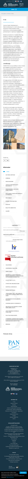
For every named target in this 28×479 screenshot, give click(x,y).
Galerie (7, 211)
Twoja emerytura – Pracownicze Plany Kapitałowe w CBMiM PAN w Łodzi (14, 294)
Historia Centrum (10, 175)
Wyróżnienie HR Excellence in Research (13, 299)
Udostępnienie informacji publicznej (12, 311)
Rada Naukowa (9, 181)
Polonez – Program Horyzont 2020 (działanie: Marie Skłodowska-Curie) (14, 437)
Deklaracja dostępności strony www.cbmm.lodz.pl (14, 307)
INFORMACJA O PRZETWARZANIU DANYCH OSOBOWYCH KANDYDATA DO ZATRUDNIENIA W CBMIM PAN (14, 276)
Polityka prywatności (11, 315)
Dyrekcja (8, 178)
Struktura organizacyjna (12, 283)
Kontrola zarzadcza (11, 287)
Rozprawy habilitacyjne (14, 445)
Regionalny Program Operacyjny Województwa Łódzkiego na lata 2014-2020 (14, 434)
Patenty (14, 442)
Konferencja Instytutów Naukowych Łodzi (14, 446)
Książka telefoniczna (11, 201)
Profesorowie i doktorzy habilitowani (12, 189)
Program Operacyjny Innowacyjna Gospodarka (14, 429)
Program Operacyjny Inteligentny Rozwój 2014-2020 (14, 431)
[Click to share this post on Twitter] (8, 160)
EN (13, 1)
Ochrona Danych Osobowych (13, 303)
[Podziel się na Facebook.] (4, 160)
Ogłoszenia (9, 265)
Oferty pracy (9, 271)
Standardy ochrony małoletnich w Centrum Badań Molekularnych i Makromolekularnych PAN (15, 320)
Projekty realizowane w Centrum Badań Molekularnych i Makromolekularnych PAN (14, 427)
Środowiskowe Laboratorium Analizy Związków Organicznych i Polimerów (14, 457)
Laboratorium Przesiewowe (14, 460)
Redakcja (8, 324)
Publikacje (14, 440)
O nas (7, 171)
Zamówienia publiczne (11, 268)
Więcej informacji (10, 477)
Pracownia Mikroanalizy (14, 454)
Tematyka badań (14, 425)
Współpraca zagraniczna (14, 448)
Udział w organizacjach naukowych (12, 185)
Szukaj (7, 1)
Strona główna (3, 13)
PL (12, 1)
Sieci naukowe (14, 439)
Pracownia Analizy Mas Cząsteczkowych (14, 458)
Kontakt (8, 204)
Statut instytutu (10, 280)
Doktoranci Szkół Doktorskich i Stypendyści (14, 194)
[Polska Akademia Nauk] (14, 344)
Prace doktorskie (14, 443)
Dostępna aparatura (14, 462)
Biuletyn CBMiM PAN (11, 207)
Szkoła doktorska (10, 290)
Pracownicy (9, 198)
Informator (9, 13)
